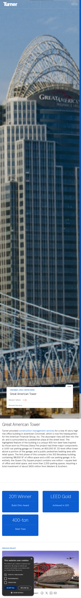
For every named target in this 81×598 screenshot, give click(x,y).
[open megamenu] (59, 4)
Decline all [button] (25, 588)
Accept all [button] (11, 588)
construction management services (36, 430)
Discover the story (15, 405)
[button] (18, 592)
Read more (19, 570)
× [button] (31, 559)
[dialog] (18, 576)
